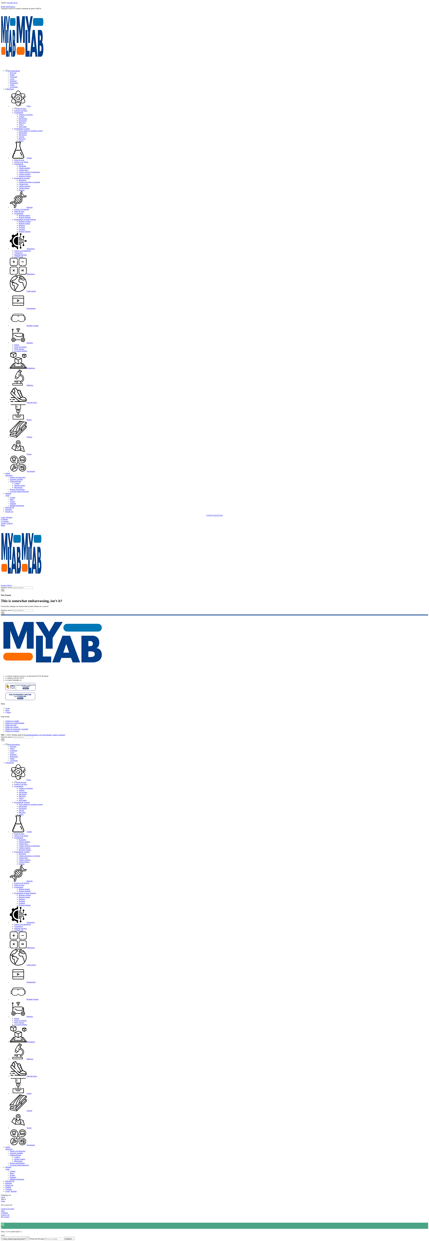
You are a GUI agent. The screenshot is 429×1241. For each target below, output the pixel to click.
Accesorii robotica (20, 351)
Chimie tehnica (24, 188)
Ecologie (22, 227)
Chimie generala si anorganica (29, 172)
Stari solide (23, 127)
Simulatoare (31, 368)
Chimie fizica (23, 170)
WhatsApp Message (36, 1239)
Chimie (29, 158)
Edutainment (31, 308)
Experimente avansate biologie (25, 219)
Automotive (18, 253)
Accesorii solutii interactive (19, 491)
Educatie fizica (32, 402)
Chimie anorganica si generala (29, 182)
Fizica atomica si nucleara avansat (31, 131)
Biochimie (22, 166)
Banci (12, 499)
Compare (8, 1189)
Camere (17, 483)
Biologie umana (24, 215)
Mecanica (22, 123)
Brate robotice (19, 349)
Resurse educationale (17, 489)
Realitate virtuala (32, 326)
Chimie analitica (24, 168)
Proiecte (21, 190)
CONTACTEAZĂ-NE (214, 515)
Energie (21, 137)
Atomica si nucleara (26, 115)
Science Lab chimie (21, 162)
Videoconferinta (15, 481)
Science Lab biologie (21, 209)
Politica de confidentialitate (14, 723)
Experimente (18, 113)
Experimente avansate (22, 129)
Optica (21, 125)
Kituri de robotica (20, 347)
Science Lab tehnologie (22, 251)
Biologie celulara (25, 221)
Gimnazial (13, 77)
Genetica (22, 229)
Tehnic (12, 85)
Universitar (14, 87)
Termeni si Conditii (12, 721)
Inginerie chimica (25, 176)
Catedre (12, 497)
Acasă (7, 708)
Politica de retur (10, 725)
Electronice (23, 121)
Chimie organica (24, 174)
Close (3, 1197)
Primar (12, 75)
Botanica (22, 225)
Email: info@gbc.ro (8, 6)
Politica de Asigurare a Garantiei (16, 729)
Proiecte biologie (25, 217)
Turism (29, 454)
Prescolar (13, 73)
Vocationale (31, 471)
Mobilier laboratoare (17, 506)
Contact (8, 712)
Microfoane (18, 487)
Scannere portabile (16, 479)
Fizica (29, 106)
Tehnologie (31, 249)
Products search (6, 588)
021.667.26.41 (12, 3)
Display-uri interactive (17, 477)
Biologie (30, 207)
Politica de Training (12, 731)
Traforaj (29, 437)
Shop (7, 710)
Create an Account (7, 1209)
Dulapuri (13, 503)
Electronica (23, 135)
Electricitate (23, 119)
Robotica (30, 343)
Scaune (12, 501)
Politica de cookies (12, 727)
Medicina (30, 385)
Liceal (12, 79)
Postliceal (13, 81)
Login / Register (11, 1191)
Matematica (31, 274)
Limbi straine (31, 291)
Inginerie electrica (20, 255)
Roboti (16, 345)
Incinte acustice (19, 485)
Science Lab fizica (20, 111)
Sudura (29, 420)
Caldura (21, 117)
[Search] (3, 590)
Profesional (14, 83)
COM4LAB (18, 257)
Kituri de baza (21, 109)
